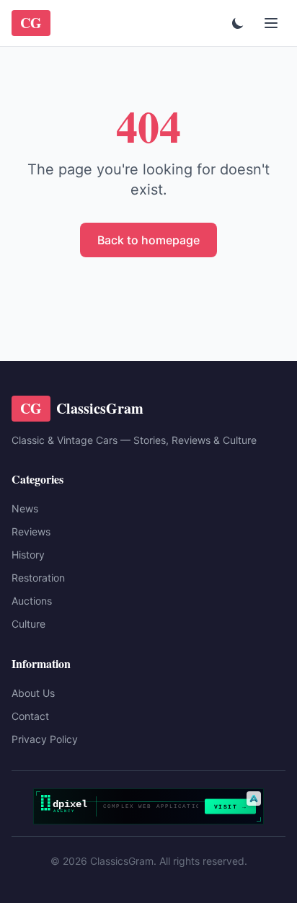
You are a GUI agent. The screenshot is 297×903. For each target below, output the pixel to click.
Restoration (38, 577)
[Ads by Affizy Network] (254, 798)
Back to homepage (148, 240)
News (25, 508)
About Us (33, 693)
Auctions (32, 601)
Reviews (31, 531)
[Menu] (271, 23)
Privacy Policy (45, 739)
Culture (28, 624)
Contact (30, 716)
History (28, 554)
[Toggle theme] (238, 23)
